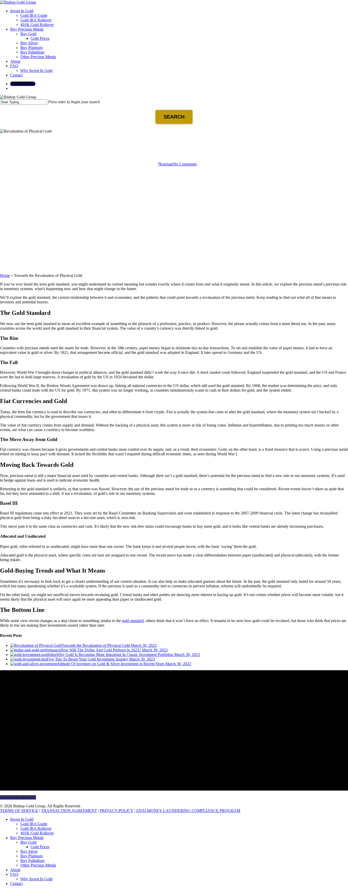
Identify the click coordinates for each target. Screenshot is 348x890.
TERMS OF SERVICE (19, 810)
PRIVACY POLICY (116, 810)
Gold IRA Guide (33, 824)
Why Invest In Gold (36, 879)
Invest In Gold (21, 819)
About (15, 870)
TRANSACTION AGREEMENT (69, 810)
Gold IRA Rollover (35, 828)
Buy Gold (28, 842)
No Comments (185, 164)
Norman (165, 163)
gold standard (133, 620)
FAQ (14, 874)
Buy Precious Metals (27, 837)
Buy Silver (29, 851)
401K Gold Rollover (37, 833)
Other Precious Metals (38, 865)
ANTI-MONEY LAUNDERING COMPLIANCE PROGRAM (188, 810)
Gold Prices (40, 847)
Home (5, 275)
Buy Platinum (31, 856)
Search (174, 117)
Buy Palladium (32, 860)
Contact (16, 883)
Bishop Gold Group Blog (174, 138)
